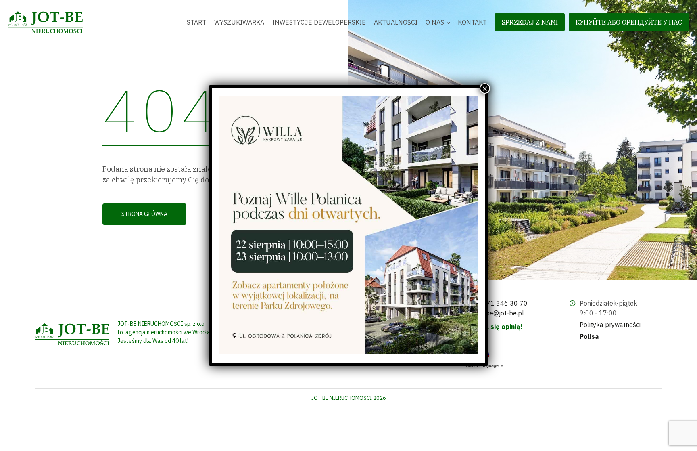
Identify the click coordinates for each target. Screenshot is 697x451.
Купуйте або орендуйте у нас (629, 22)
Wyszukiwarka (239, 22)
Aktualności (395, 22)
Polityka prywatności (610, 325)
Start (196, 22)
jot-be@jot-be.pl (500, 313)
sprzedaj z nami (530, 22)
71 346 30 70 (507, 303)
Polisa (589, 336)
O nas (435, 22)
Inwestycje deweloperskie (319, 22)
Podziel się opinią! (493, 327)
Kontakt (472, 22)
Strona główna (144, 214)
